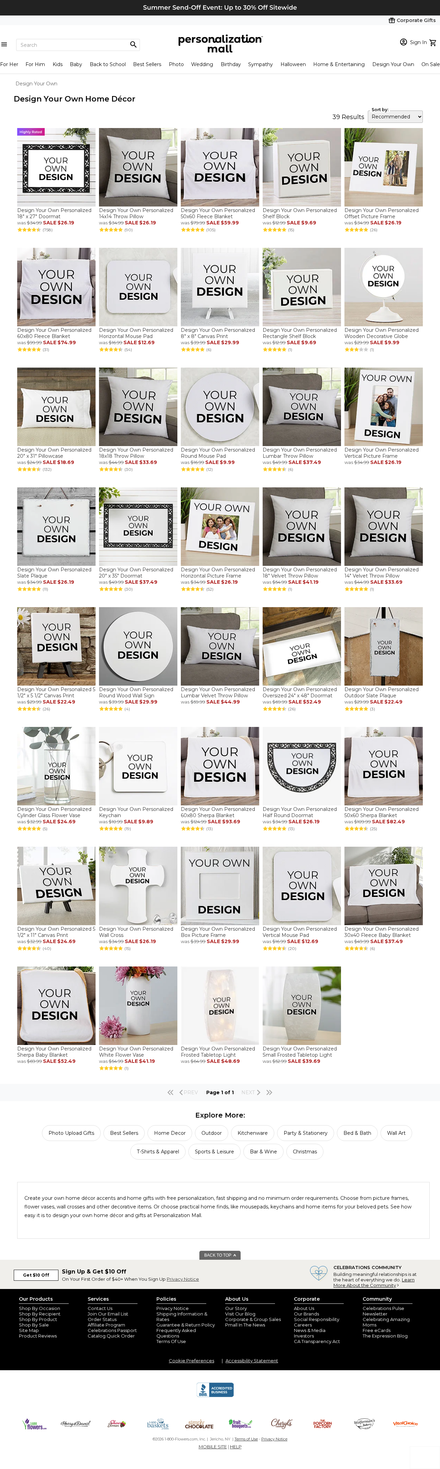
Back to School (108, 64)
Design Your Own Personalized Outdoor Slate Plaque (381, 692)
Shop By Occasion (39, 1308)
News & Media (310, 1330)
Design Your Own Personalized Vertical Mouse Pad (300, 932)
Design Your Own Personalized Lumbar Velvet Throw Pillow (218, 692)
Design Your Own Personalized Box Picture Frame (218, 932)
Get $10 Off (36, 1275)
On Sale (430, 64)
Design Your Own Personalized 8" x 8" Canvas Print (218, 333)
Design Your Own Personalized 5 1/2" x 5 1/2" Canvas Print (56, 692)
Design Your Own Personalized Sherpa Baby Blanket (54, 1052)
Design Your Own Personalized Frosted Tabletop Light (218, 1052)
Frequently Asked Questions (176, 1333)
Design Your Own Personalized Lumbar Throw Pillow (300, 453)
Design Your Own (393, 64)
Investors (304, 1336)
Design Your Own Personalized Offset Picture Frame (381, 213)
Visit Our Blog (240, 1314)
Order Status (102, 1319)
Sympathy (260, 64)
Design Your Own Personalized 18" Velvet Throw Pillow (300, 573)
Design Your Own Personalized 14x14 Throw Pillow (136, 213)
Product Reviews (38, 1336)
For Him (35, 64)
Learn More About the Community (374, 1282)
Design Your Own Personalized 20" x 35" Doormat (136, 573)
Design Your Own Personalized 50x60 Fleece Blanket (218, 213)
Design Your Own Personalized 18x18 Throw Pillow (136, 453)
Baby (76, 64)
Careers (303, 1325)
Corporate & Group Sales (253, 1319)
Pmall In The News (245, 1325)
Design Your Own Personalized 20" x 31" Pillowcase (54, 453)
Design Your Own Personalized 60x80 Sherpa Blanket (218, 812)
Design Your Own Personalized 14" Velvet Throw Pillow (381, 573)
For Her (9, 64)
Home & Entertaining (339, 64)
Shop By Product (38, 1319)
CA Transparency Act (317, 1341)
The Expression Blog (385, 1336)
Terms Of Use (171, 1341)
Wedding (202, 64)
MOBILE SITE (213, 1446)
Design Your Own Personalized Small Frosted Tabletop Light (300, 1052)
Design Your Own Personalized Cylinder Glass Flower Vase (54, 812)
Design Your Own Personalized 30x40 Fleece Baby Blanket (381, 932)
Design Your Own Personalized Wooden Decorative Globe (381, 333)
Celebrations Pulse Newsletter (383, 1311)
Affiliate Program (106, 1325)
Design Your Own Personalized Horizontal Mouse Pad (136, 333)
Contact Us (100, 1308)
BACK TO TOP (218, 1255)
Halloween (293, 64)
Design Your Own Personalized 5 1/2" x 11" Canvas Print (56, 932)
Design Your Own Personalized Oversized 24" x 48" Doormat (300, 692)
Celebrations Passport (112, 1330)
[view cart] (433, 42)
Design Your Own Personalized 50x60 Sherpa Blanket (381, 812)
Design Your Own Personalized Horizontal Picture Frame (218, 573)
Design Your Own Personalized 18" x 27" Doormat (54, 213)
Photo (176, 64)
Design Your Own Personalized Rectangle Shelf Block (300, 333)
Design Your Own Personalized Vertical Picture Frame (381, 453)
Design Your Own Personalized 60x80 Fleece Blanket (54, 333)
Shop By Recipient (39, 1314)
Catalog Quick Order (111, 1336)
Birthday (231, 64)
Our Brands (306, 1314)
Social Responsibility (316, 1319)
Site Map (29, 1330)
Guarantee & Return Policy (185, 1325)
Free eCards (376, 1330)
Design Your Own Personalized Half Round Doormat (300, 812)
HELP (236, 1446)
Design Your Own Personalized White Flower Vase (136, 1052)
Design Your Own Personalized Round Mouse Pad (218, 453)
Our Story (236, 1308)
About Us (304, 1308)
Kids (58, 64)
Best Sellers (147, 64)
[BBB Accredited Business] (215, 1396)
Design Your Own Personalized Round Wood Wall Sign (136, 692)
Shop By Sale (34, 1325)
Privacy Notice (183, 1279)
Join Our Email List (108, 1314)
